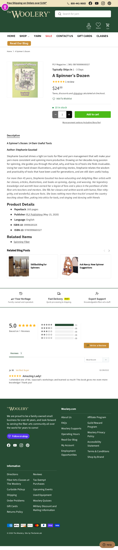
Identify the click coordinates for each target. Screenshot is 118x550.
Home (9, 51)
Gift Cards (12, 506)
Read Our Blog (69, 440)
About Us (66, 417)
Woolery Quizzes (42, 500)
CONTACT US (64, 36)
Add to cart (93, 114)
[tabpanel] (59, 192)
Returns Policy (15, 512)
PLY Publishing (34, 214)
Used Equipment (42, 495)
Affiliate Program (96, 417)
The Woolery (18, 533)
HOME (11, 36)
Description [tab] (13, 135)
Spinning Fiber (22, 242)
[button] (108, 25)
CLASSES (102, 36)
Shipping (12, 495)
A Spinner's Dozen (22, 51)
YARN (37, 36)
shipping (77, 93)
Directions (12, 474)
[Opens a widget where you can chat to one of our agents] (107, 545)
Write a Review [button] (98, 345)
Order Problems (16, 500)
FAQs (64, 423)
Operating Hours (70, 434)
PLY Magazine (59, 64)
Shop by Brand (95, 457)
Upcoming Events (43, 489)
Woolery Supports (71, 428)
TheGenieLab (36, 533)
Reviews (37, 474)
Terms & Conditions (98, 451)
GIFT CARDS (84, 36)
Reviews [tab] (14, 353)
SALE (48, 36)
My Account (67, 445)
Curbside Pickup (16, 489)
